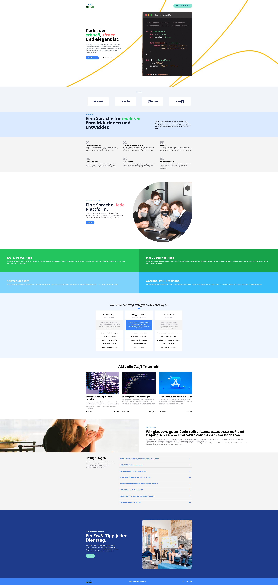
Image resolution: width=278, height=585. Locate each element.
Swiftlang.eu (149, 439)
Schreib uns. (103, 467)
